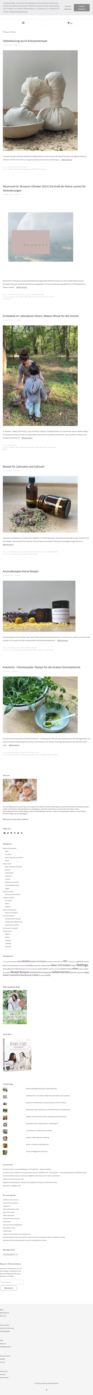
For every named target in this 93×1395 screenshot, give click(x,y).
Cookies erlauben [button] (81, 7)
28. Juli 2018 (6, 671)
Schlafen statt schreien (11, 1200)
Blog (1, 1310)
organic (81, 969)
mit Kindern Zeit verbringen (29, 969)
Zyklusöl (30, 554)
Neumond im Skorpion (49, 297)
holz (9, 966)
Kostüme (8, 854)
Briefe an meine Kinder (13, 894)
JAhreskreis (23, 447)
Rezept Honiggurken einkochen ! (37, 1151)
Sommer (73, 972)
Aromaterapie (13, 650)
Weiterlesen (66, 159)
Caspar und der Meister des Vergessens (16, 1234)
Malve (22, 297)
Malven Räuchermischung (36, 297)
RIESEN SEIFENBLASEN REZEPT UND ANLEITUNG (41, 1089)
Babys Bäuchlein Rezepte (13, 867)
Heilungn (12, 447)
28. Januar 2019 (7, 470)
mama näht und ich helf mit (12, 969)
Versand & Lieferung (7, 1328)
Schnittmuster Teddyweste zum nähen (39, 1130)
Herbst (17, 447)
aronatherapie (14, 554)
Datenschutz (4, 1377)
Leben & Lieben (22, 167)
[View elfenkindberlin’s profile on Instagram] (11, 834)
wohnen (42, 975)
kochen (30, 965)
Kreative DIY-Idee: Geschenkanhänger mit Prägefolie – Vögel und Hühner (27, 1169)
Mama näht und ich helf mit (14, 857)
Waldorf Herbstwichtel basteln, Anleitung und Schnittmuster (46, 1117)
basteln (49, 961)
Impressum (4, 1371)
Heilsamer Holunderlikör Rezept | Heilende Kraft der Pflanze (46, 1103)
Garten (75, 961)
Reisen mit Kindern (11, 913)
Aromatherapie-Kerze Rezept (20, 571)
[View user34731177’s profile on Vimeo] (21, 834)
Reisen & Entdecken (9, 910)
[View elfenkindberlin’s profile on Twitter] (8, 834)
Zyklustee (35, 554)
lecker (73, 965)
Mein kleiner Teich (9, 1228)
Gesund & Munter (13, 167)
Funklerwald (7, 1231)
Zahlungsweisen (5, 1347)
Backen (7, 870)
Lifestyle (8, 940)
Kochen (18, 752)
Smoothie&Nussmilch (12, 885)
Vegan (37, 752)
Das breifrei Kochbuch (10, 1203)
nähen (75, 968)
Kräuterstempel (18, 169)
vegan (86, 972)
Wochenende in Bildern (30, 975)
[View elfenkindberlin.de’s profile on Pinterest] (14, 834)
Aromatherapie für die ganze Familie (17, 552)
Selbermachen (35, 169)
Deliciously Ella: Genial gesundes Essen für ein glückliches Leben (24, 1240)
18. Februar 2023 (7, 45)
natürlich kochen (65, 969)
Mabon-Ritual (39, 447)
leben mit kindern (61, 965)
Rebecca (18, 45)
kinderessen (15, 966)
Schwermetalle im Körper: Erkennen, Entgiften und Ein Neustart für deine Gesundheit (31, 1176)
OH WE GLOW (7, 931)
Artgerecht (7, 1206)
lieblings (33, 447)
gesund (80, 961)
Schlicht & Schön (8, 898)
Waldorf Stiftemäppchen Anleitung (37, 1137)
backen (26, 961)
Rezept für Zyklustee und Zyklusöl (23, 466)
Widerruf (3, 1344)
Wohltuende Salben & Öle (13, 922)
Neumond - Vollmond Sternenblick (35, 294)
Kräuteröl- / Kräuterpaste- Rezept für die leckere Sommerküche (41, 667)
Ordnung (8, 943)
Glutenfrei (8, 876)
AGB (1, 1340)
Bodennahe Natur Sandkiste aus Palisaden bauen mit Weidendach (48, 1110)
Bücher (7, 937)
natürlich (45, 969)
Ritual (45, 447)
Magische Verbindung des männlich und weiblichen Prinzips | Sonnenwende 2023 (30, 1182)
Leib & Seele (24, 752)
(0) (71, 23)
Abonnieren (8, 1288)
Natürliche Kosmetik (12, 882)
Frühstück (70, 961)
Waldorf (5, 449)
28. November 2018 (8, 575)
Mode (7, 904)
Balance (7, 934)
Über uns (3, 1316)
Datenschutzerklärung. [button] (19, 12)
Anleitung (5, 961)
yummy (48, 975)
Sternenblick (6, 298)
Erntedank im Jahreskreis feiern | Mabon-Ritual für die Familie (41, 316)
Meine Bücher (4, 1313)
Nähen (7, 861)
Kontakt (2, 1374)
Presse (2, 1362)
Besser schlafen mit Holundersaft (37, 1144)
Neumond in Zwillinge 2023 (12, 1186)
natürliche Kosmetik (54, 969)
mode (40, 969)
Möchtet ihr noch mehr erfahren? (16, 819)
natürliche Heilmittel (48, 650)
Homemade (7, 1222)
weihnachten (15, 975)
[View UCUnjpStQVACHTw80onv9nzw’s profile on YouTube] (18, 834)
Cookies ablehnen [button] (68, 7)
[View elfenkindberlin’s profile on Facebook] (4, 834)
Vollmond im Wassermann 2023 (13, 1179)
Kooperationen (5, 1356)
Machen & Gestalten (9, 848)
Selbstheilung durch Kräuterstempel (25, 41)
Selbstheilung (42, 169)
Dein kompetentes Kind (11, 1209)
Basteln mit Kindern (57, 961)
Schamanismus (52, 447)
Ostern (8, 972)
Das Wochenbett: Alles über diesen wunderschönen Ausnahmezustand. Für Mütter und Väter (34, 1237)
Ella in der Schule (8, 1212)
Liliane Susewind (8, 1215)
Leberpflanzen (27, 169)
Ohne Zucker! (31, 752)
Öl (53, 754)
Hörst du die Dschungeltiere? (13, 1225)
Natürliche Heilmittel (52, 552)
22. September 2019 (8, 320)
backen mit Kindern (38, 961)
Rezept (56, 754)
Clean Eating (11, 752)
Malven (26, 297)
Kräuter (12, 169)
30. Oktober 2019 (7, 194)
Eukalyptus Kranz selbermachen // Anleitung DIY (42, 1123)
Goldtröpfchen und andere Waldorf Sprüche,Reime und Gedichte (48, 1096)
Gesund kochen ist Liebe (11, 1218)
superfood (80, 972)
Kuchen (48, 966)
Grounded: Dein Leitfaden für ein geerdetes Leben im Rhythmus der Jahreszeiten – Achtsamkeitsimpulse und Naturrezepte (44, 1173)
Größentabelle (5, 1331)
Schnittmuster (35, 972)
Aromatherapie (12, 294)
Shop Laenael (4, 1325)
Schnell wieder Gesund (13, 919)
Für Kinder (8, 900)
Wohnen (8, 907)
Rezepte (8, 947)
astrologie (12, 297)
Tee (11, 298)
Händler (2, 1359)
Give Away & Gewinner (10, 928)
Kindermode (22, 965)
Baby (7, 851)
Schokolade (46, 972)
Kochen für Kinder (39, 965)
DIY (65, 961)
